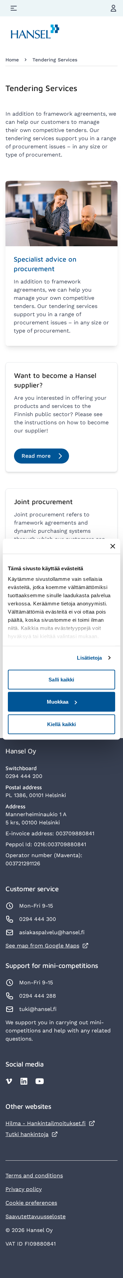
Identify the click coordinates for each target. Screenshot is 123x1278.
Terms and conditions (34, 1175)
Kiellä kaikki (61, 724)
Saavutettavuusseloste (35, 1216)
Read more (36, 456)
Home (12, 59)
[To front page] (35, 33)
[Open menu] (13, 8)
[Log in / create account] (113, 8)
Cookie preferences (31, 1203)
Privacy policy (23, 1189)
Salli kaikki (61, 679)
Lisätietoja (89, 658)
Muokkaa (58, 702)
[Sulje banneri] (112, 546)
